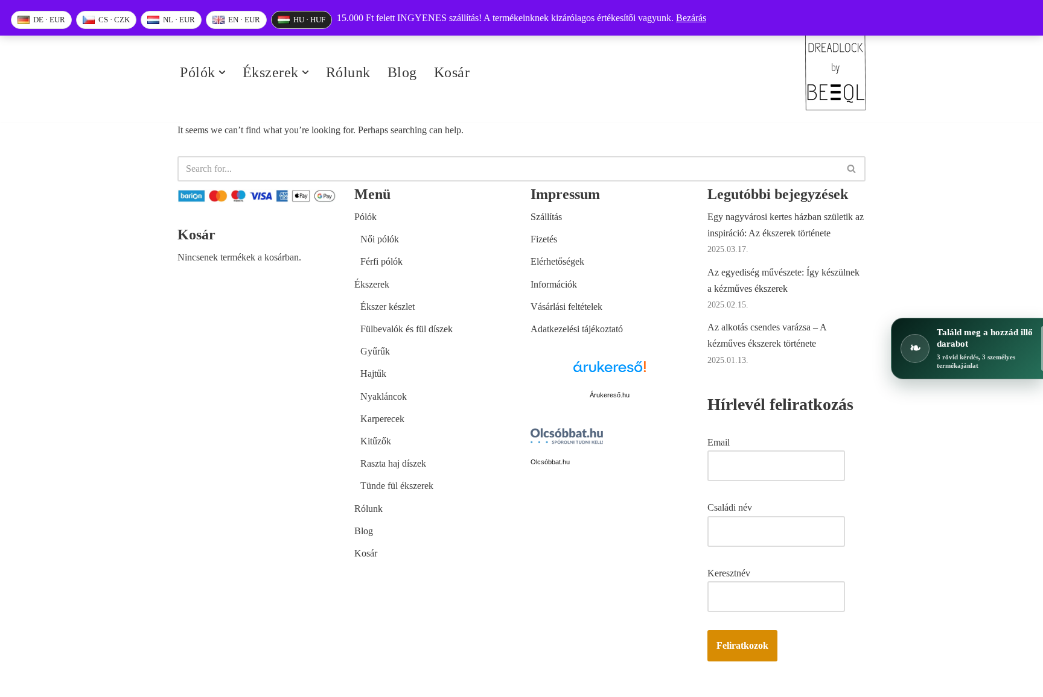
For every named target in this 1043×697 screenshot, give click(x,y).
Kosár (452, 72)
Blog (402, 72)
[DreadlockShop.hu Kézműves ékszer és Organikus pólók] (835, 72)
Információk (554, 284)
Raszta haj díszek (393, 463)
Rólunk (348, 72)
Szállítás (546, 217)
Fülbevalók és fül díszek (406, 329)
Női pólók (379, 239)
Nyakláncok (383, 396)
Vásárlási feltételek (566, 306)
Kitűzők (375, 441)
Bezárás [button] (691, 18)
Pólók (365, 217)
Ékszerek (371, 284)
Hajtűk (373, 373)
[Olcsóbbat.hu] (567, 438)
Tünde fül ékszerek (396, 486)
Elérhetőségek (557, 261)
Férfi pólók (381, 261)
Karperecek (382, 419)
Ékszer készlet (387, 306)
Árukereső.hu (610, 395)
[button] (222, 72)
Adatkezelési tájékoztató (577, 329)
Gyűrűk (375, 351)
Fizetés (544, 239)
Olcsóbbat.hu (550, 461)
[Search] (852, 168)
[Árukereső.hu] (609, 373)
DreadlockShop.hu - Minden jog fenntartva (259, 681)
